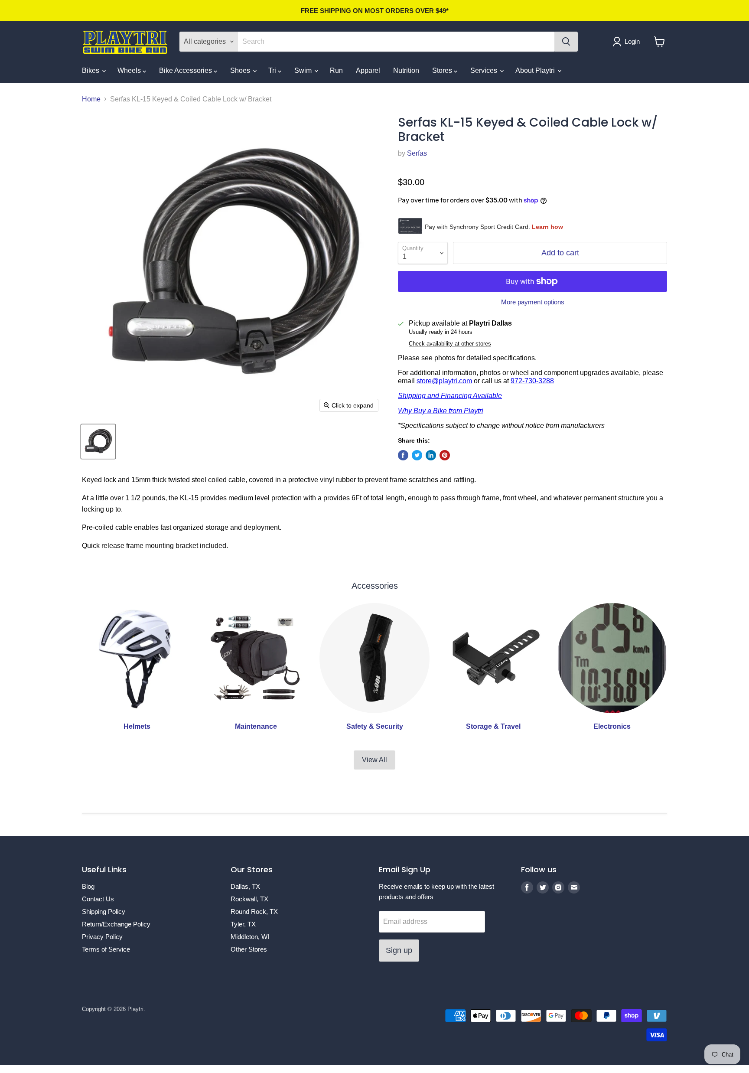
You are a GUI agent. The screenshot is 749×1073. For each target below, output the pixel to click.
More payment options (532, 302)
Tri (273, 70)
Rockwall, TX (249, 899)
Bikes (91, 70)
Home (91, 99)
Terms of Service (106, 949)
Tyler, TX (243, 924)
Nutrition (406, 70)
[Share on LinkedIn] (431, 455)
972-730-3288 (532, 381)
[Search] (566, 42)
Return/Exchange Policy (116, 924)
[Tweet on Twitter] (417, 455)
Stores (443, 70)
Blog (88, 886)
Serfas (417, 153)
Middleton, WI (250, 936)
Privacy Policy (102, 936)
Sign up (399, 950)
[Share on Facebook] (403, 455)
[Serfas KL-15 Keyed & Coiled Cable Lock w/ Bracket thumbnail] (98, 441)
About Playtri (536, 70)
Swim (303, 70)
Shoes (241, 70)
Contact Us (98, 899)
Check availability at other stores (450, 344)
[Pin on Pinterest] (445, 455)
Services (484, 70)
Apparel (368, 70)
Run (336, 70)
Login (632, 41)
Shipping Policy (103, 911)
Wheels (130, 70)
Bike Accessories (186, 70)
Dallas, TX (245, 886)
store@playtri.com (444, 381)
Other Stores (249, 949)
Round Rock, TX (254, 911)
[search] (396, 42)
